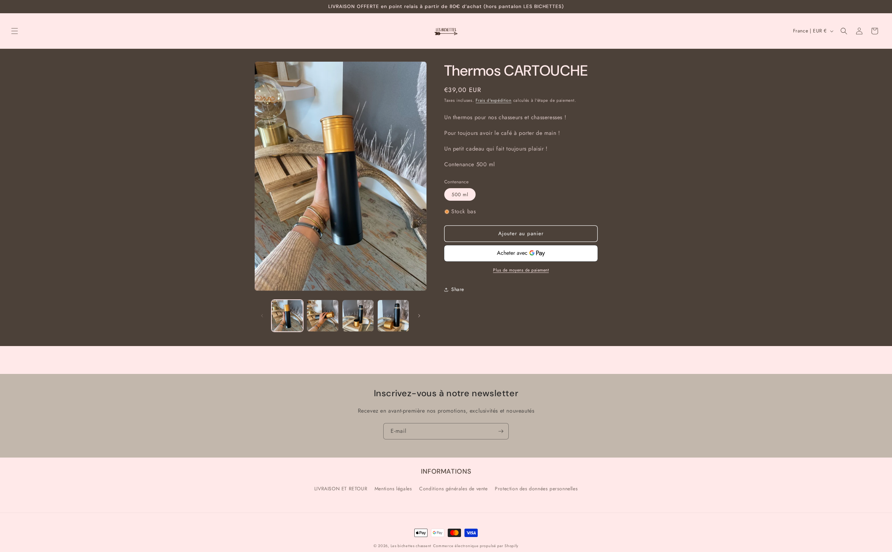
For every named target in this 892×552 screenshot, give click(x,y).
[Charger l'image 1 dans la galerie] (287, 315)
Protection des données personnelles (536, 488)
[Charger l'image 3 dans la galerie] (358, 315)
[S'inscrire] (500, 431)
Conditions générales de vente (453, 488)
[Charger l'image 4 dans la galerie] (393, 315)
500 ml (460, 194)
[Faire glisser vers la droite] (419, 315)
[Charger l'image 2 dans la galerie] (322, 315)
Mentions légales (393, 488)
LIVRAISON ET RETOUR (340, 488)
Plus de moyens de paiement (521, 270)
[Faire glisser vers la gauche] (262, 315)
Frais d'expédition (494, 100)
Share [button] (457, 289)
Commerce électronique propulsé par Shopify (475, 546)
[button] (14, 31)
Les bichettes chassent (411, 546)
